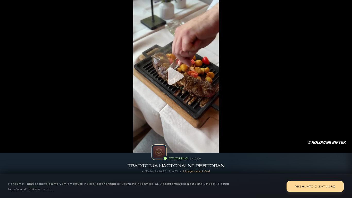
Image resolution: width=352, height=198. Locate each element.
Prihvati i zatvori (315, 186)
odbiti (47, 189)
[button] (176, 76)
